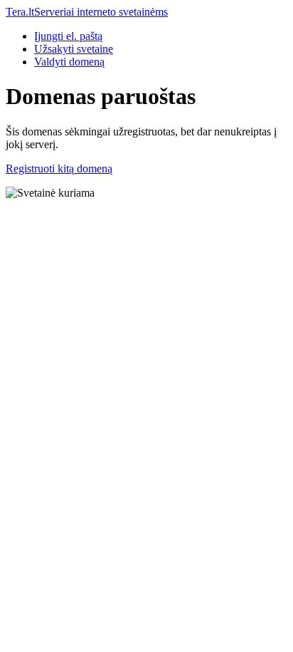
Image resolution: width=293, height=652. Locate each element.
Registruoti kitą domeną (59, 168)
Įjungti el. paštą (68, 36)
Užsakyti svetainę (73, 49)
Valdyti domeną (69, 62)
